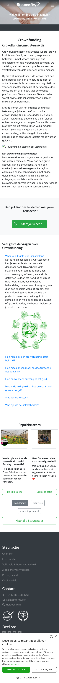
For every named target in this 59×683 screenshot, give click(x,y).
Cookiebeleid (9, 580)
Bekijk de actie (14, 492)
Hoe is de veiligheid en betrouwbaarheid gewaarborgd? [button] (28, 388)
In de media (9, 559)
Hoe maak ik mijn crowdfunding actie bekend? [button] (26, 358)
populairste (20, 503)
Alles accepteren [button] (16, 669)
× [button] (55, 636)
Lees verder (15, 664)
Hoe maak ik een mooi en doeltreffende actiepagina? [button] (28, 369)
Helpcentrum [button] (13, 604)
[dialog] (29, 658)
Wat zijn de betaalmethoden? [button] (22, 404)
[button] (4, 632)
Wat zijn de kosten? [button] (16, 397)
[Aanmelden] (4, 5)
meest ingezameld (29, 511)
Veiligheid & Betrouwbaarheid (19, 564)
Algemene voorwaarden (15, 569)
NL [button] (8, 5)
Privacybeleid (10, 575)
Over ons (7, 553)
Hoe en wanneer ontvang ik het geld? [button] (26, 378)
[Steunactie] (28, 4)
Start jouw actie (31, 224)
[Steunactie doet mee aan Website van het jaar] (23, 616)
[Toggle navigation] (52, 5)
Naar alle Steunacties (29, 520)
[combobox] (51, 636)
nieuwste (38, 503)
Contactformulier (15, 599)
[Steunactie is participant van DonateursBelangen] (8, 615)
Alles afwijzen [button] (44, 669)
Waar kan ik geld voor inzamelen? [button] (24, 256)
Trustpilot (5, 27)
